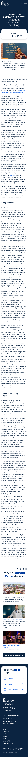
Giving (5, 738)
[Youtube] (13, 723)
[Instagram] (8, 723)
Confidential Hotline (9, 734)
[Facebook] (4, 723)
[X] (6, 723)
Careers (6, 732)
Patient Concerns (8, 743)
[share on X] (15, 36)
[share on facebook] (13, 36)
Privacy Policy (13, 750)
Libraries (6, 741)
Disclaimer (5, 750)
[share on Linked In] (18, 36)
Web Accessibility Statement (10, 752)
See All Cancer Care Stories (14, 655)
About (4, 729)
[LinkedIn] (11, 723)
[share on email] (21, 36)
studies (12, 175)
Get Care (5, 736)
